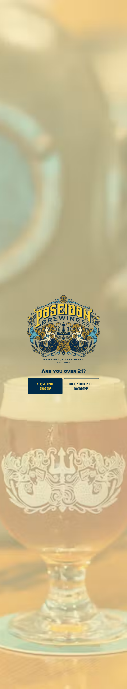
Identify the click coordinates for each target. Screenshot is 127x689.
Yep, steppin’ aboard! (45, 386)
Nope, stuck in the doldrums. (81, 386)
